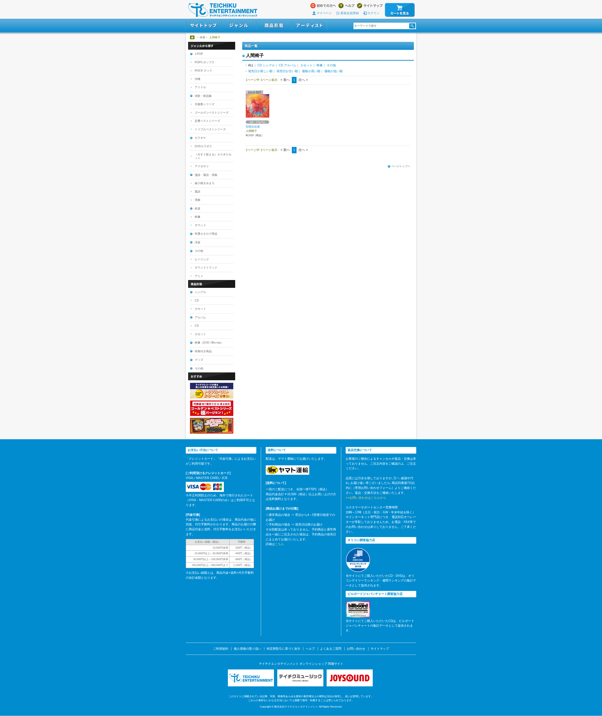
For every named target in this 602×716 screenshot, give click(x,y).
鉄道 (197, 208)
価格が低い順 (333, 71)
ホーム (192, 37)
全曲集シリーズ (204, 104)
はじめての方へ (323, 5)
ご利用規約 (220, 648)
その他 (331, 65)
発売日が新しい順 (260, 71)
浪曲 (197, 200)
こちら (279, 544)
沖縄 (197, 79)
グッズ (199, 359)
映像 (320, 65)
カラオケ (200, 137)
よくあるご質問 (330, 648)
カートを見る (400, 10)
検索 (202, 37)
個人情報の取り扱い (247, 648)
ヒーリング (202, 259)
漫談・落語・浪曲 (206, 175)
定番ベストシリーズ (207, 121)
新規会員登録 (350, 13)
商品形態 (274, 25)
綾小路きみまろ (204, 183)
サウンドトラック (206, 267)
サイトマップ (370, 5)
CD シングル (266, 65)
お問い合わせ (356, 648)
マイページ (324, 13)
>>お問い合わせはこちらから (366, 497)
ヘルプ (346, 5)
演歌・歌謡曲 (203, 96)
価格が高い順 (311, 71)
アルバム (200, 317)
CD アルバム (287, 65)
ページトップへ (399, 166)
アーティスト (309, 25)
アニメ (199, 276)
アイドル (200, 87)
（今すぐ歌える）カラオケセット (213, 156)
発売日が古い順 (287, 71)
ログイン (373, 13)
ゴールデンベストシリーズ (212, 112)
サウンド (200, 225)
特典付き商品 (203, 351)
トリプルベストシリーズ (210, 129)
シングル (200, 292)
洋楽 (197, 242)
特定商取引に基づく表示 (283, 648)
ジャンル (239, 25)
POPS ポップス (204, 62)
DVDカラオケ (203, 146)
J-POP (199, 53)
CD (197, 300)
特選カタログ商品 (206, 233)
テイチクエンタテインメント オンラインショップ (222, 10)
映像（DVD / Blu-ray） (209, 342)
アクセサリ (202, 166)
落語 (197, 191)
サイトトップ (203, 25)
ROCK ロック (203, 70)
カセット (306, 65)
